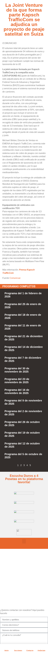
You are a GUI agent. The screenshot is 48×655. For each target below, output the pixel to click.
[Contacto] (30, 647)
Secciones (18, 651)
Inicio (7, 651)
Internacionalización (23, 586)
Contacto (29, 651)
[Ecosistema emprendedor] (9, 573)
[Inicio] (6, 647)
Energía (16, 579)
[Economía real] (9, 566)
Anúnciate (41, 651)
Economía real (20, 566)
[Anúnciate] (41, 647)
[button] (24, 541)
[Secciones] (18, 647)
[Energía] (9, 579)
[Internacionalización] (9, 586)
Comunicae (15, 278)
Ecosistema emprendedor (26, 573)
